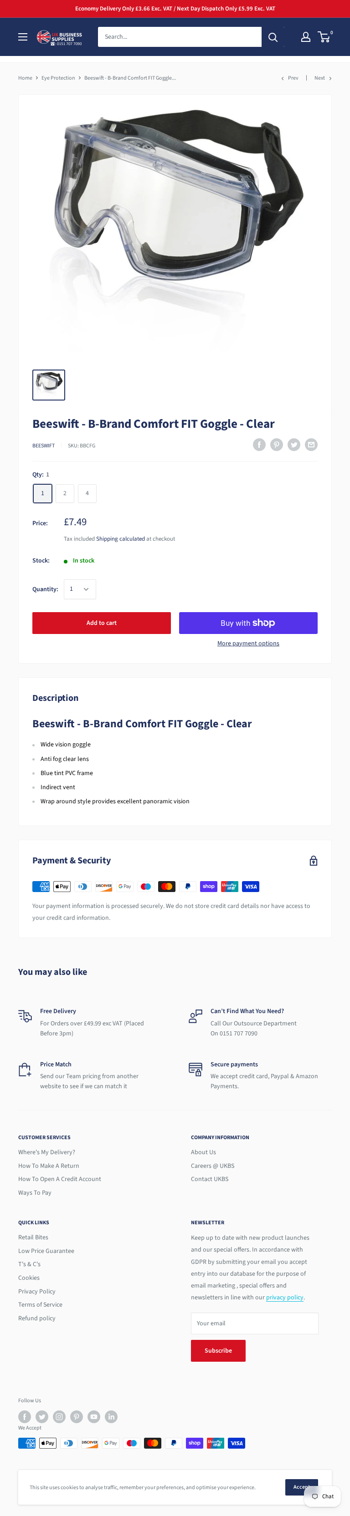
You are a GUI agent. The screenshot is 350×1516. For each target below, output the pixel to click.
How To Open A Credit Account (59, 1179)
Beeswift (43, 446)
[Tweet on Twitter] (294, 444)
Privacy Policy (37, 1291)
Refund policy (37, 1318)
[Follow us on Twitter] (42, 1416)
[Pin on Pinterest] (276, 444)
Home (25, 78)
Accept (301, 1487)
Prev (293, 78)
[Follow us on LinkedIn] (111, 1416)
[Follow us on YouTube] (94, 1416)
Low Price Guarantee (46, 1251)
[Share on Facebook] (259, 444)
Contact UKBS (209, 1179)
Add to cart (102, 623)
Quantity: (45, 589)
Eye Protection (58, 78)
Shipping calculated (120, 539)
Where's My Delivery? (46, 1152)
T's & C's (29, 1264)
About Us (203, 1152)
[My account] (305, 37)
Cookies (29, 1278)
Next (319, 78)
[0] (324, 36)
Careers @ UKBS (212, 1166)
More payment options (248, 643)
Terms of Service (40, 1304)
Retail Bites (33, 1237)
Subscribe (218, 1350)
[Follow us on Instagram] (59, 1416)
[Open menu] (22, 37)
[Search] (273, 37)
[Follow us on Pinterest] (76, 1416)
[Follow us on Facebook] (24, 1416)
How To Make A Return (48, 1166)
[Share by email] (311, 444)
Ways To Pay (34, 1192)
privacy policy (285, 1297)
